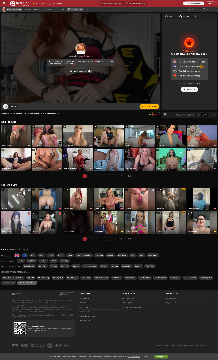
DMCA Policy (83, 307)
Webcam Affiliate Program (131, 307)
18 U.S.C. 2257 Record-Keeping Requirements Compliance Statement (181, 345)
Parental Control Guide (86, 316)
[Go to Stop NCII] (62, 345)
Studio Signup (127, 303)
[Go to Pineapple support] (50, 345)
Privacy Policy (83, 298)
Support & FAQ (170, 298)
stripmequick (8, 249)
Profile (28, 9)
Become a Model (128, 298)
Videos (38, 9)
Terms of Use (83, 303)
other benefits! (193, 84)
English (65, 294)
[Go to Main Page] (19, 3)
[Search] (127, 3)
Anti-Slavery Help (84, 320)
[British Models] (17, 255)
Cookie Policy (134, 357)
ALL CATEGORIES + (27, 283)
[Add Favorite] (5, 106)
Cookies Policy (84, 312)
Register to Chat (189, 89)
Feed (62, 9)
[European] (24, 255)
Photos (51, 9)
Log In (210, 3)
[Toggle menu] (4, 3)
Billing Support (170, 303)
